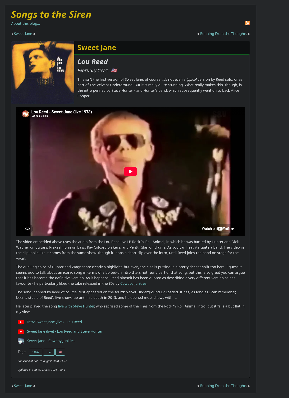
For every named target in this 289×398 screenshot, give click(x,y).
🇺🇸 (114, 70)
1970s (35, 352)
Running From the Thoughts (223, 33)
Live (48, 352)
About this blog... (25, 23)
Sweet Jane (23, 33)
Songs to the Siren (51, 14)
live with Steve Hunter (76, 306)
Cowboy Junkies (133, 283)
